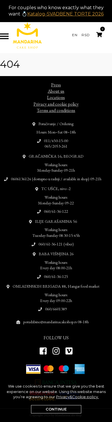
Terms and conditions (56, 110)
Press (56, 85)
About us (56, 91)
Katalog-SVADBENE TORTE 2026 (65, 14)
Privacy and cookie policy (56, 104)
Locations (56, 97)
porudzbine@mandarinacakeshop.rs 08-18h (56, 321)
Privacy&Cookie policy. (77, 396)
